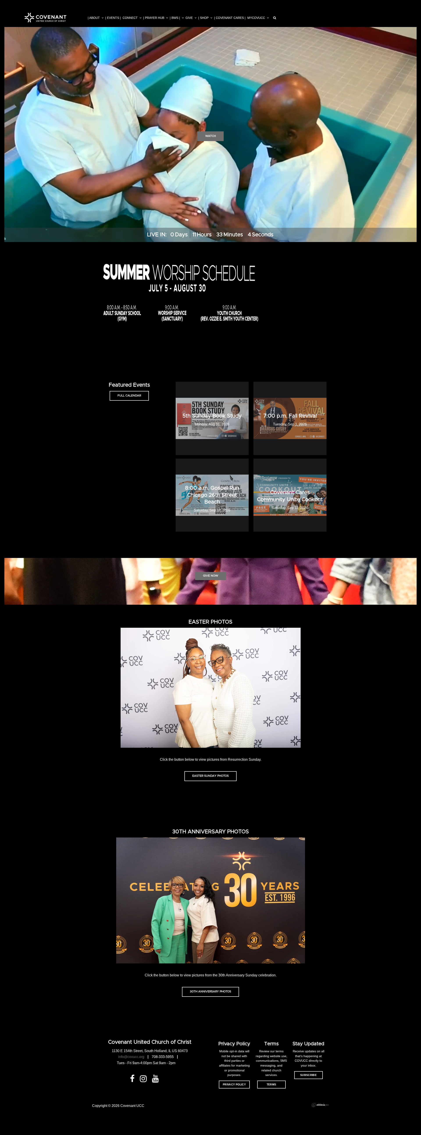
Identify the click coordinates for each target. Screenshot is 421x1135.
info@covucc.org (131, 1057)
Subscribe (308, 1075)
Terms (271, 1084)
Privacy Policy (234, 1084)
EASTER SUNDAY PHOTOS (210, 776)
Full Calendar (129, 395)
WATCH (210, 136)
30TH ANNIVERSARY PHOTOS (210, 991)
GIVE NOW (210, 575)
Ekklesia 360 (320, 1105)
